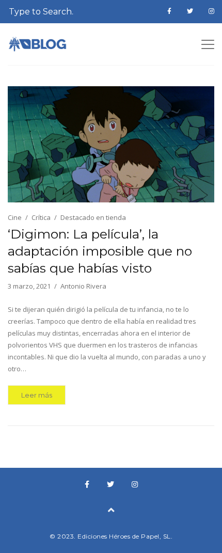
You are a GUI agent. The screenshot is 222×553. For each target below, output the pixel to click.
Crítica (41, 217)
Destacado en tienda (93, 217)
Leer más (36, 395)
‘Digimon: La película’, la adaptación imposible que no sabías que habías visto (100, 251)
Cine (15, 217)
